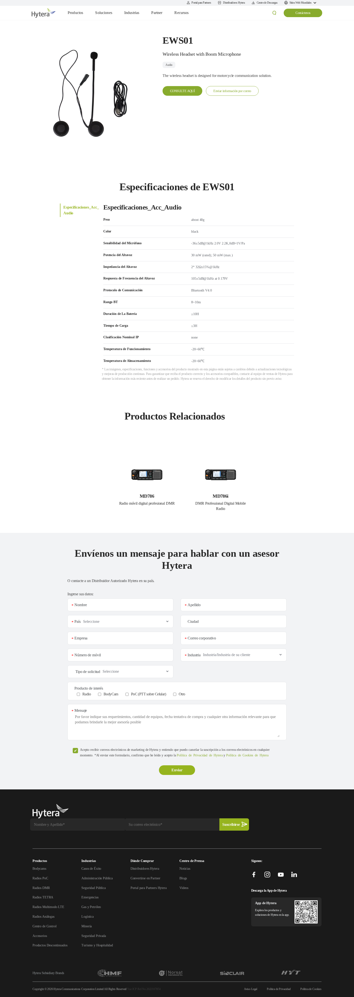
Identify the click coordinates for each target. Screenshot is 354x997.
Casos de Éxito (91, 868)
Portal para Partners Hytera (149, 888)
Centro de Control (44, 926)
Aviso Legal (250, 989)
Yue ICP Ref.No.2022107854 (143, 989)
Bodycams (39, 868)
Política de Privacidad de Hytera (200, 755)
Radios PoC (40, 878)
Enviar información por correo (232, 91)
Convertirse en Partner (145, 878)
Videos (183, 888)
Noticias (184, 868)
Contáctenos (302, 13)
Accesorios (40, 936)
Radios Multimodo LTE (48, 907)
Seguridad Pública (93, 888)
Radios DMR (41, 888)
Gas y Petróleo (91, 907)
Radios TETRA (43, 897)
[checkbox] (179, 694)
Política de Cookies (310, 989)
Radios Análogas (43, 916)
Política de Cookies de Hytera (247, 755)
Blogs (183, 878)
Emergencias (89, 897)
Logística (87, 916)
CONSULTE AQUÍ (182, 91)
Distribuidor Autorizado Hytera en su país (123, 581)
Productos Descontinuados (50, 945)
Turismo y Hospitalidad (97, 945)
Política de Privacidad (279, 989)
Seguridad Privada (93, 936)
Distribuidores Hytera (145, 868)
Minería (86, 926)
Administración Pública (97, 878)
